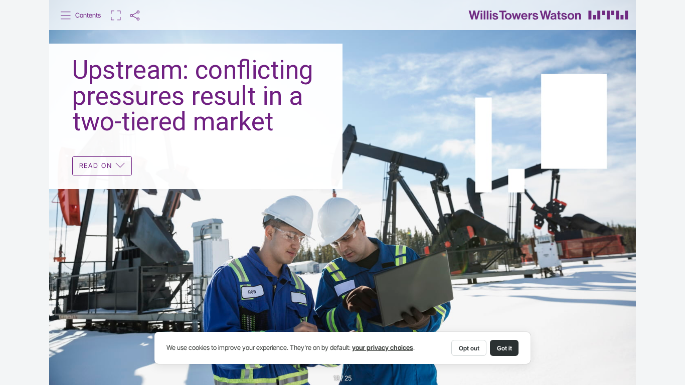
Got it (504, 348)
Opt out (469, 348)
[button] (81, 16)
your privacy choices (382, 347)
